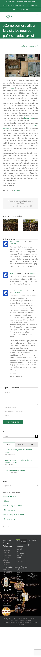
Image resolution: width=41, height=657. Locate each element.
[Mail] (10, 590)
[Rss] (4, 586)
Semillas (7, 604)
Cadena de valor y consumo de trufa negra (18, 451)
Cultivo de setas (10, 496)
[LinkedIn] (7, 590)
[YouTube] (10, 586)
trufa (12, 88)
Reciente (20, 444)
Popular (9, 444)
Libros (6, 501)
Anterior (24, 46)
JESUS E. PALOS (14, 242)
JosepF (12, 273)
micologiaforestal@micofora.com (26, 1)
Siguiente (32, 46)
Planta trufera (9, 510)
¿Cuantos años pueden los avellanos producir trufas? (18, 461)
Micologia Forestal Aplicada (18, 291)
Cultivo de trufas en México (15, 471)
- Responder (32, 273)
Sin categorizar (9, 519)
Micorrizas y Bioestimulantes (15, 505)
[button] (4, 225)
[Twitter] (7, 586)
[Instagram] (4, 590)
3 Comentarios (17, 190)
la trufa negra (29, 118)
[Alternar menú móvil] (37, 15)
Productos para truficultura (14, 514)
